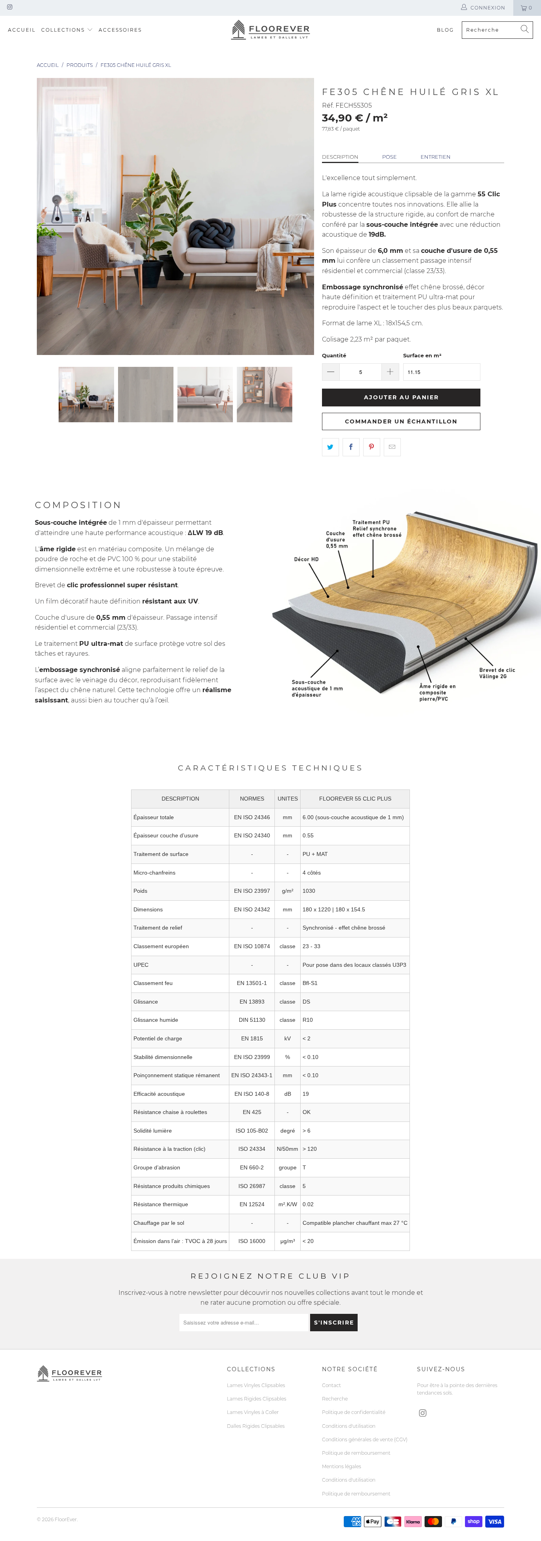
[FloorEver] (270, 30)
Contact (331, 1385)
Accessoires (120, 30)
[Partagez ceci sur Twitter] (330, 447)
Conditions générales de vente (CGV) (365, 1439)
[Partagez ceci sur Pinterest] (371, 447)
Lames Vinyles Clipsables (256, 1385)
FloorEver (66, 1519)
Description (340, 157)
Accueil (22, 30)
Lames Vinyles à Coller (253, 1412)
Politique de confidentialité (353, 1412)
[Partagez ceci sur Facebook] (351, 447)
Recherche (335, 1399)
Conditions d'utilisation (348, 1426)
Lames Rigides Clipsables (256, 1399)
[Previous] (42, 216)
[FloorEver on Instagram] (9, 8)
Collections (63, 30)
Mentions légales (341, 1466)
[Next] (308, 216)
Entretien (436, 157)
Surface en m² (422, 355)
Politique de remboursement (356, 1453)
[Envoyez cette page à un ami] (392, 447)
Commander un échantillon (401, 421)
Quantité (334, 355)
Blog (445, 30)
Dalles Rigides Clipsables (256, 1426)
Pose (389, 157)
